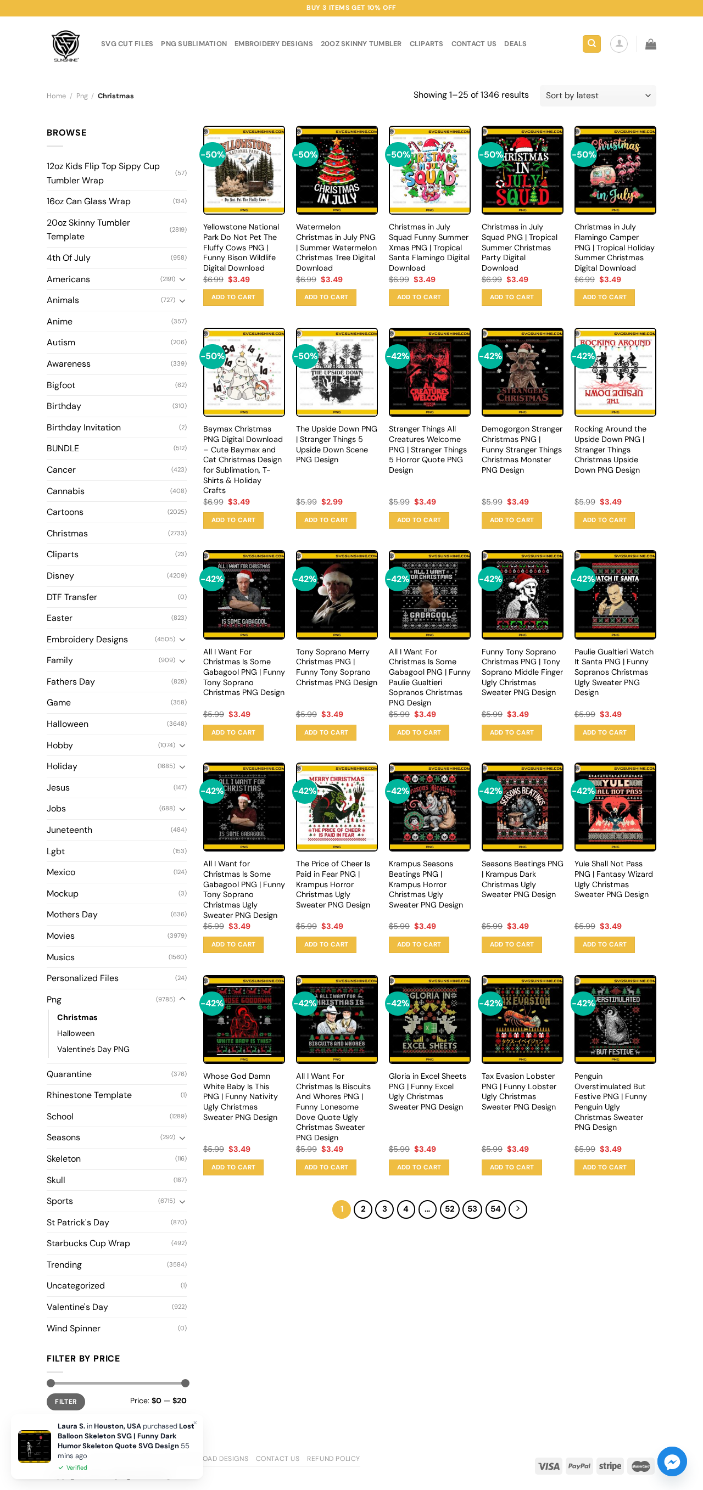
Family (60, 660)
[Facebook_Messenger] (672, 1461)
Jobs (56, 808)
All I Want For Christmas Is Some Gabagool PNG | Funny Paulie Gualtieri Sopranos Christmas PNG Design (430, 677)
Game (59, 702)
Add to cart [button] (233, 297)
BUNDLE (63, 448)
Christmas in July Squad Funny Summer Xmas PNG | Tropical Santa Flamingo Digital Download (429, 247)
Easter (59, 618)
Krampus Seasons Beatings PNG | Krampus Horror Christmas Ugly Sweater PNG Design (426, 884)
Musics (61, 957)
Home (56, 95)
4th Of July (69, 258)
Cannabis (66, 491)
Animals (63, 300)
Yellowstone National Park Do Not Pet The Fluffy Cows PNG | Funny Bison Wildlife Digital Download (241, 247)
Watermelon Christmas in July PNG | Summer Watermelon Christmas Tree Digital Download (336, 247)
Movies (61, 936)
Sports (60, 1201)
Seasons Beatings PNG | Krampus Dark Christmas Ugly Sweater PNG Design (522, 879)
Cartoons (65, 512)
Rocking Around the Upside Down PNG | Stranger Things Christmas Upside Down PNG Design (610, 449)
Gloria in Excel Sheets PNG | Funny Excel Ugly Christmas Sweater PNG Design (427, 1091)
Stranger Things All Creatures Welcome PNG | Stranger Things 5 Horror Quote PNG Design (428, 449)
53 (472, 1208)
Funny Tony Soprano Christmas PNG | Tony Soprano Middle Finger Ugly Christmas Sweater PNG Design (522, 672)
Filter (65, 1401)
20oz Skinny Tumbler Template (88, 230)
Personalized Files (83, 978)
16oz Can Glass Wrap (89, 201)
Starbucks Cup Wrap (88, 1243)
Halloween (67, 724)
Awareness (69, 363)
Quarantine (69, 1074)
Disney (60, 575)
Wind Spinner (74, 1328)
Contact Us (278, 1458)
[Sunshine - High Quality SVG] (66, 44)
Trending (64, 1264)
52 (450, 1208)
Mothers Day (72, 914)
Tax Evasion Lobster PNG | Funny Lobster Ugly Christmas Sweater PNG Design (519, 1091)
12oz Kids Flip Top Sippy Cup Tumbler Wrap (103, 173)
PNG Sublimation (194, 43)
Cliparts (427, 43)
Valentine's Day (77, 1307)
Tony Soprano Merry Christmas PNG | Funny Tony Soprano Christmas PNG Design (336, 667)
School (60, 1116)
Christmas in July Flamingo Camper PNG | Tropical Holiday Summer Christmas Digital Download (614, 247)
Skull (56, 1180)
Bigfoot (61, 385)
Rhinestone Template (89, 1095)
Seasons (63, 1137)
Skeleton (64, 1158)
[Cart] (650, 44)
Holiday (62, 766)
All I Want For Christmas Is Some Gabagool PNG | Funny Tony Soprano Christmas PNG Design (244, 672)
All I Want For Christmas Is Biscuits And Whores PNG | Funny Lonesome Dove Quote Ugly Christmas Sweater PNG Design (333, 1106)
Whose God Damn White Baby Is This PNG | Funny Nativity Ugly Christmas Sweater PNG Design (240, 1096)
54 (495, 1208)
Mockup (63, 893)
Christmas (67, 533)
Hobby (60, 745)
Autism (61, 342)
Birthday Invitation (84, 427)
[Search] (592, 44)
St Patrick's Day (78, 1222)
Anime (59, 321)
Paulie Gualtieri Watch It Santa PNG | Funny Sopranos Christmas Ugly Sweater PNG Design (614, 672)
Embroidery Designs (274, 43)
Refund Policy (333, 1458)
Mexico (61, 872)
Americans (68, 279)
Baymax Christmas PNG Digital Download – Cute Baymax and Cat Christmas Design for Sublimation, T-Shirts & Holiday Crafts (243, 459)
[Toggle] (182, 278)
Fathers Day (71, 681)
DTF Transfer (72, 597)
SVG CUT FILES (127, 43)
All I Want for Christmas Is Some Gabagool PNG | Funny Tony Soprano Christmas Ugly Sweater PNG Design (244, 889)
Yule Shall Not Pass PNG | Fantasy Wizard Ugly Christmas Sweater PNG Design (613, 879)
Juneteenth (69, 830)
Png (82, 95)
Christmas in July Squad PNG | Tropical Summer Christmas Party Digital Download (519, 247)
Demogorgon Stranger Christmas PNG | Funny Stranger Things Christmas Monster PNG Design (522, 449)
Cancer (61, 469)
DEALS (515, 43)
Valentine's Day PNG (93, 1049)
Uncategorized (76, 1285)
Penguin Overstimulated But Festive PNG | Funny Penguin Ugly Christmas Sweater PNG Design (610, 1102)
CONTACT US (474, 43)
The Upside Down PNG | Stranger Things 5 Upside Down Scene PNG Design (336, 444)
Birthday (64, 406)
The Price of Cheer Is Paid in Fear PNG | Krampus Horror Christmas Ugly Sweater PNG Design (333, 884)
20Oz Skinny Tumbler (361, 43)
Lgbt (56, 851)
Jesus (58, 787)
